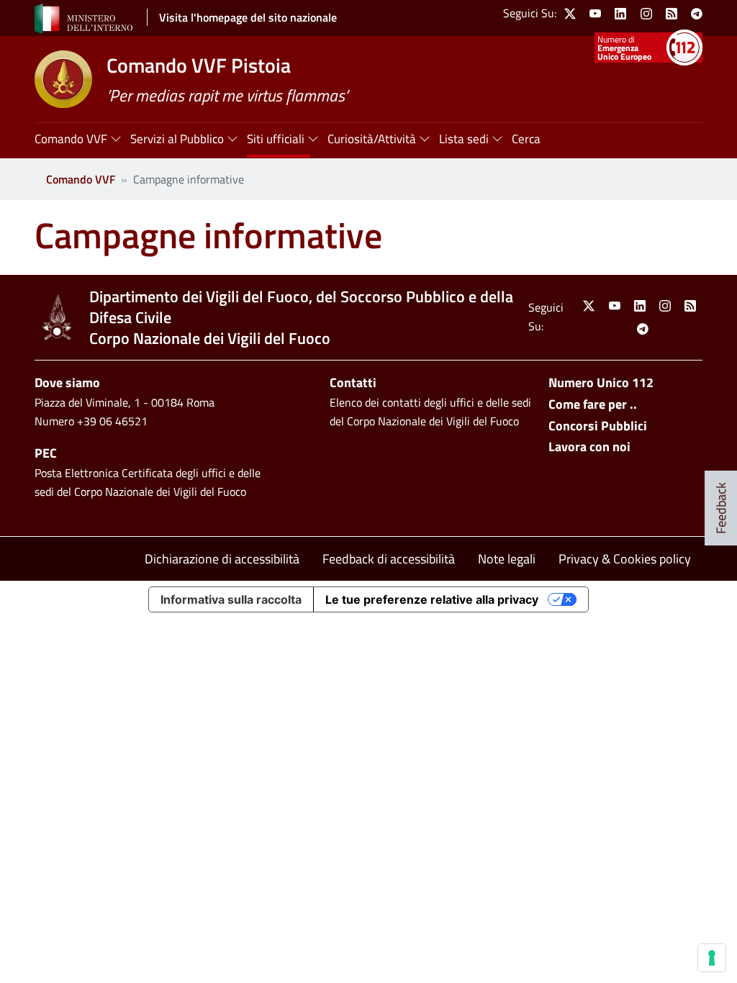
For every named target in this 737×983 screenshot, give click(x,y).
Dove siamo (67, 382)
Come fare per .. (592, 404)
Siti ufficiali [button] (275, 139)
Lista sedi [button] (464, 139)
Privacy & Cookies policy (625, 558)
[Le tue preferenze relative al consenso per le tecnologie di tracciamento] (711, 957)
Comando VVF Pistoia (199, 65)
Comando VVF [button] (71, 139)
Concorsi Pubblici (597, 425)
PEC (46, 453)
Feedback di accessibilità (388, 558)
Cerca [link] (526, 139)
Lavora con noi (589, 446)
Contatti (353, 382)
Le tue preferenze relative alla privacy (431, 599)
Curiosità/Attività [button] (371, 139)
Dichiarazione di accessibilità (222, 558)
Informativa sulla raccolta (231, 599)
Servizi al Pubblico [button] (177, 139)
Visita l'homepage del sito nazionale (248, 17)
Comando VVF (80, 179)
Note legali (506, 558)
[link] (570, 13)
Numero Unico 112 (601, 382)
